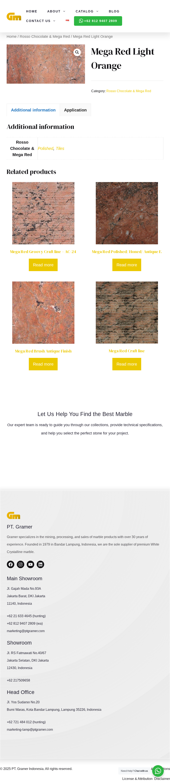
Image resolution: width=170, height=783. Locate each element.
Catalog (85, 11)
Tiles (60, 148)
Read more (43, 265)
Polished (45, 148)
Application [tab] (75, 110)
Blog (114, 11)
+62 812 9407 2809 (100, 21)
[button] (77, 52)
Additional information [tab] (33, 110)
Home (31, 11)
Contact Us (38, 21)
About (54, 11)
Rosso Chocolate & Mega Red (45, 36)
